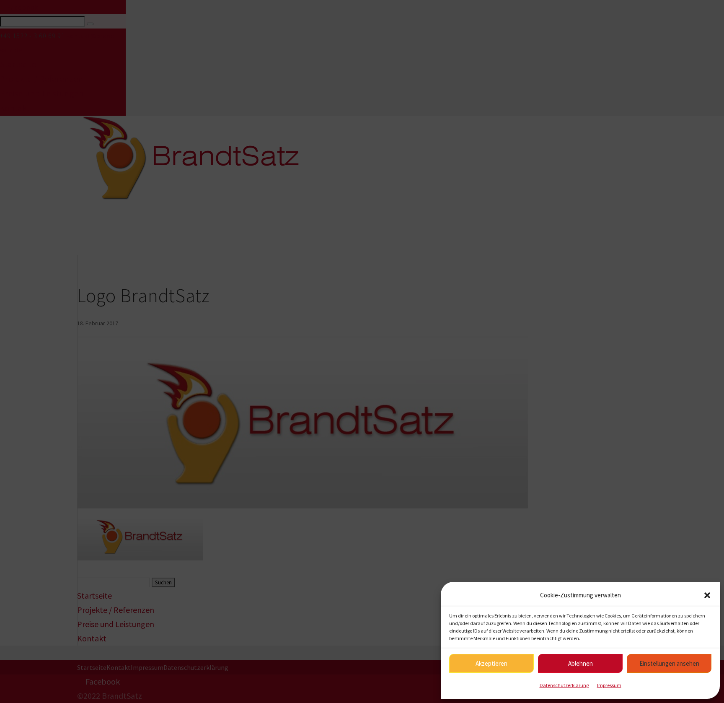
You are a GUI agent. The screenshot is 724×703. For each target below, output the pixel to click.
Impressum (609, 685)
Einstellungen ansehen (669, 663)
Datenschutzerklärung (564, 685)
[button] (707, 595)
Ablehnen (580, 663)
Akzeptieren (491, 663)
